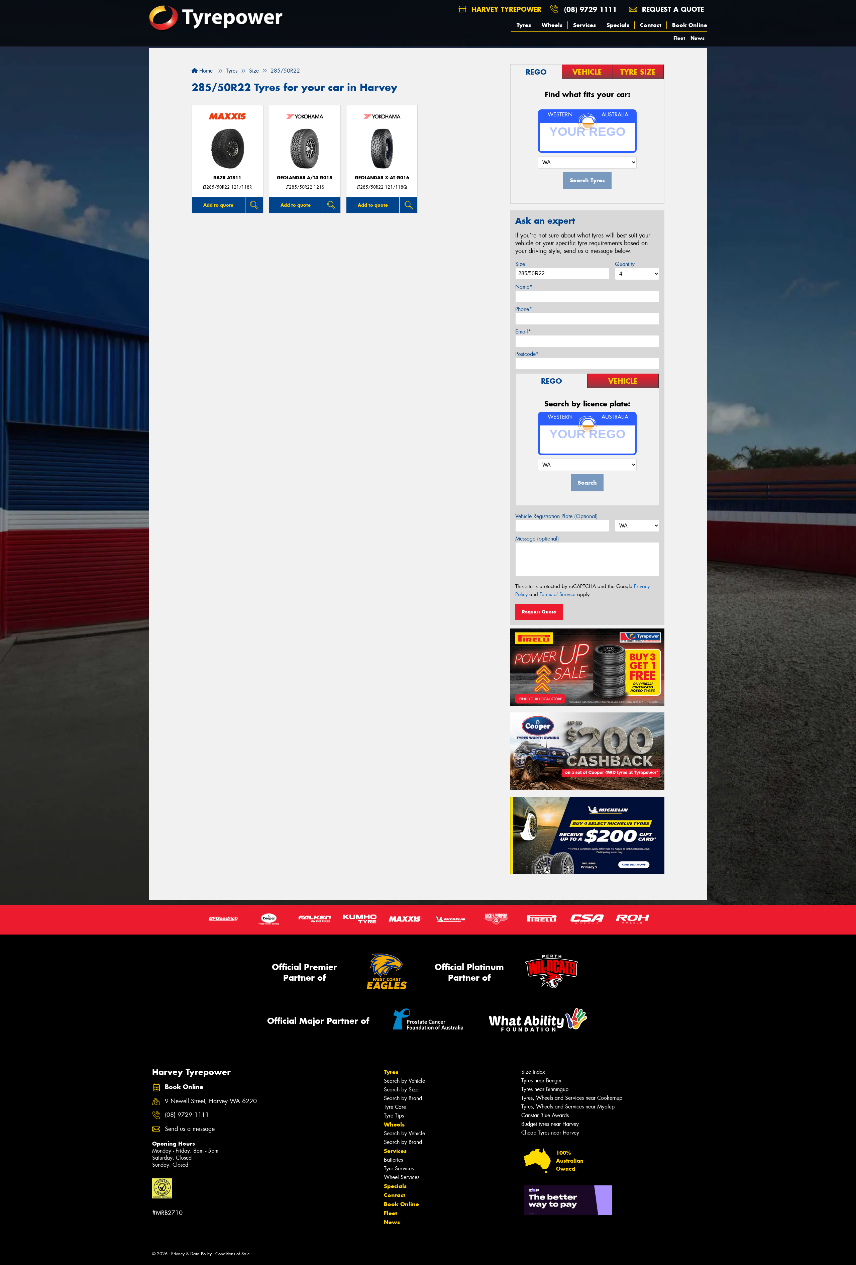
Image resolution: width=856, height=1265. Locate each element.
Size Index (533, 1071)
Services (584, 25)
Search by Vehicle (404, 1080)
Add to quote (218, 205)
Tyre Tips (394, 1115)
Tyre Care (395, 1106)
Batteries (393, 1159)
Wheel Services (401, 1177)
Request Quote (539, 612)
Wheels (552, 25)
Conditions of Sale (232, 1254)
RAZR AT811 (227, 178)
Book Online (689, 25)
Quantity (625, 264)
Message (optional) (537, 538)
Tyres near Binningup (544, 1089)
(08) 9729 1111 (590, 9)
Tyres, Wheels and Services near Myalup (568, 1106)
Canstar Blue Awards (545, 1115)
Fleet (679, 38)
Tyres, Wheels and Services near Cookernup (571, 1097)
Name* (523, 286)
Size (520, 264)
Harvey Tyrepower (505, 9)
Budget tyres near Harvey (550, 1124)
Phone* (523, 309)
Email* (523, 331)
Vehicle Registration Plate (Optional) (556, 516)
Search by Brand (403, 1098)
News (697, 38)
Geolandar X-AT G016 (382, 178)
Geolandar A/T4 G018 (304, 178)
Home (205, 70)
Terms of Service (557, 594)
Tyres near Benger (541, 1080)
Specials (618, 25)
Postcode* (527, 354)
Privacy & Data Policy (191, 1254)
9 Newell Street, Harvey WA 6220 (211, 1101)
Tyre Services (399, 1168)
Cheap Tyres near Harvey (550, 1132)
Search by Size (401, 1089)
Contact (650, 25)
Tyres (524, 25)
